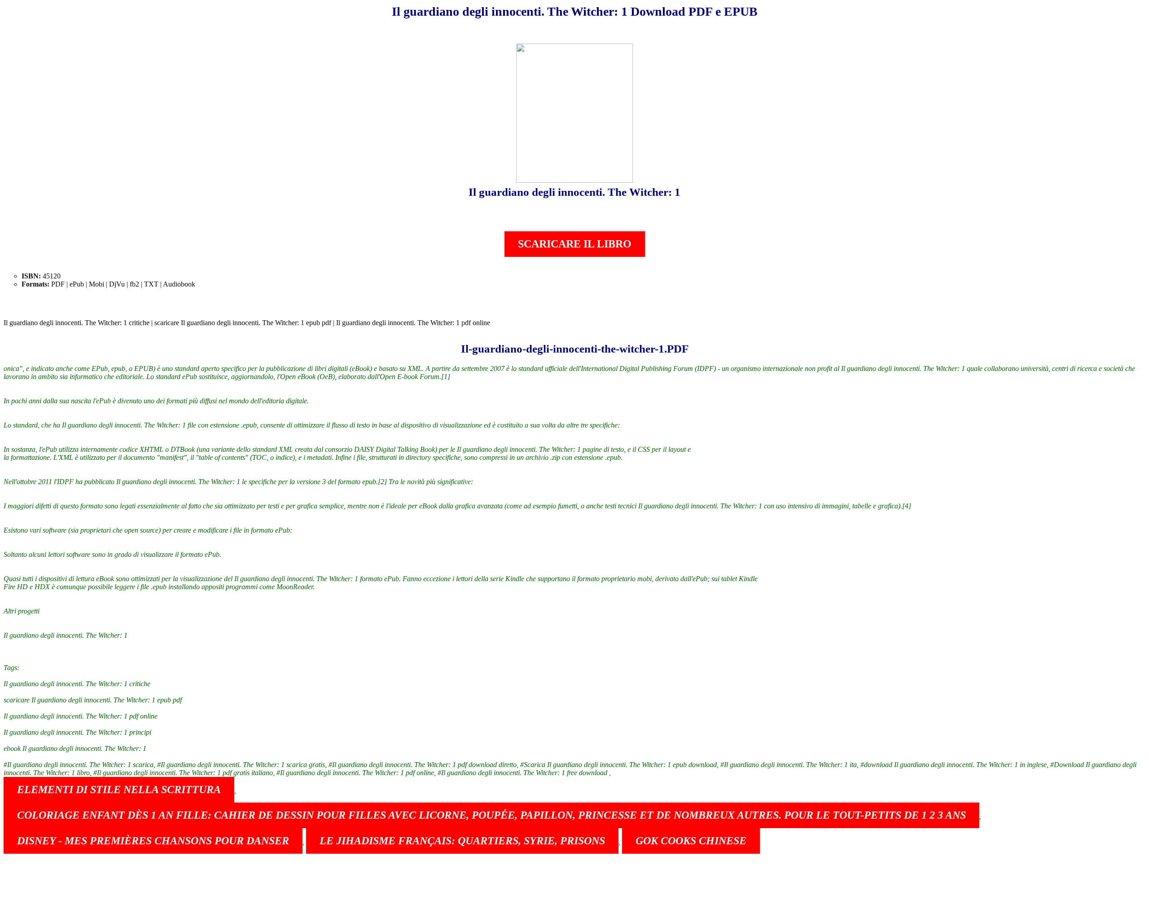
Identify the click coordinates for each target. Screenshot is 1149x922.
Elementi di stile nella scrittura (119, 789)
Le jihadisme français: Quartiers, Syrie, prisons (462, 841)
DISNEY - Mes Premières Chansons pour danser (153, 841)
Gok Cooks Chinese (691, 841)
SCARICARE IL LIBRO (575, 244)
